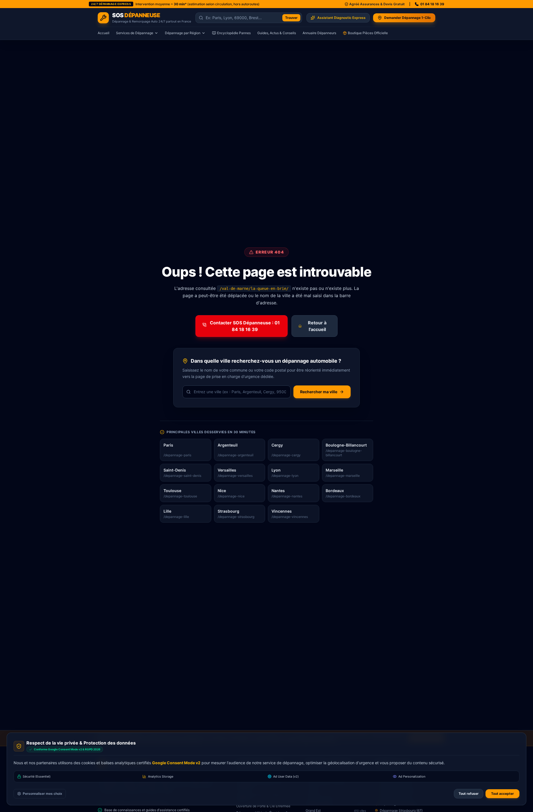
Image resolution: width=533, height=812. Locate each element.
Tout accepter (502, 793)
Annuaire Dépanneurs (319, 33)
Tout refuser (469, 793)
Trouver (291, 18)
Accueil (103, 33)
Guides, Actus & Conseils (276, 33)
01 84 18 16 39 (432, 4)
